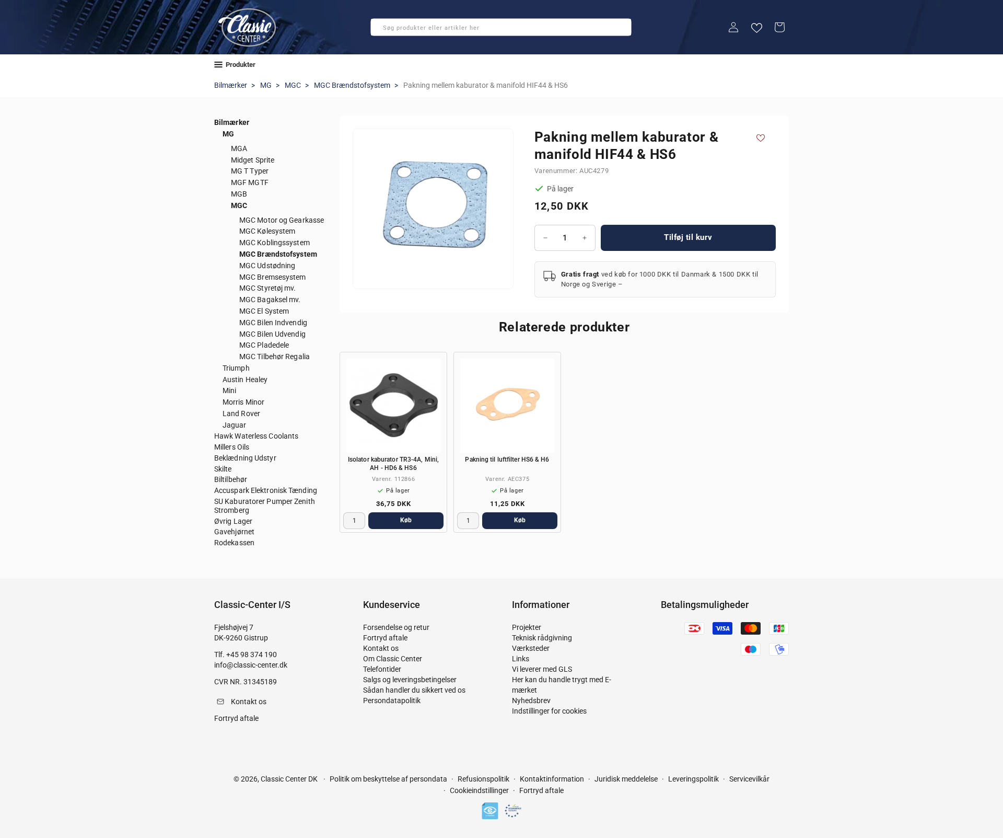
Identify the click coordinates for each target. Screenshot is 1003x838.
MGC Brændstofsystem (352, 85)
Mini (229, 390)
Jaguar (235, 425)
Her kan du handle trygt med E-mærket (561, 684)
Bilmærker (230, 85)
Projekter (526, 627)
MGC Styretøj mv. (267, 288)
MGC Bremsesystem (272, 277)
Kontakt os (381, 648)
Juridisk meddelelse (626, 779)
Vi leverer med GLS (542, 669)
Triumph (236, 368)
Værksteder (531, 648)
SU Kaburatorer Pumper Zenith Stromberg (264, 505)
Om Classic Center (392, 659)
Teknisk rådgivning (542, 638)
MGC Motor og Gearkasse (281, 220)
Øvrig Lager (233, 521)
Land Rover (241, 413)
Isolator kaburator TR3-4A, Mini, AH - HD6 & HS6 (393, 464)
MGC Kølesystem (267, 231)
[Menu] (218, 64)
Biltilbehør (230, 479)
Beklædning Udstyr (245, 458)
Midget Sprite (252, 160)
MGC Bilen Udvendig (272, 334)
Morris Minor (243, 402)
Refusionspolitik (483, 779)
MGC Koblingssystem (274, 242)
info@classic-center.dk (250, 665)
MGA (239, 148)
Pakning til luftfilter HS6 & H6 (507, 459)
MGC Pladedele (264, 345)
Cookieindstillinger (479, 790)
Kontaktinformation (552, 779)
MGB (239, 194)
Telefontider (382, 669)
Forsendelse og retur (396, 627)
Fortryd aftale (385, 638)
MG (266, 85)
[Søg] (381, 30)
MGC (293, 85)
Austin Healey (245, 379)
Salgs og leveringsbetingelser (410, 679)
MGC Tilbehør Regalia (274, 356)
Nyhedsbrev (531, 700)
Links (520, 659)
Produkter (240, 64)
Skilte (223, 469)
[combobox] (501, 27)
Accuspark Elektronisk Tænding (265, 490)
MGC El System (264, 311)
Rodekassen (234, 542)
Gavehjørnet (234, 531)
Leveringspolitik (693, 779)
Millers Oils (231, 447)
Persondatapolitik (392, 700)
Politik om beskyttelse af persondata (388, 779)
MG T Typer (250, 171)
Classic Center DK (289, 779)
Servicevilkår (749, 779)
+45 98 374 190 (251, 654)
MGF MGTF (250, 182)
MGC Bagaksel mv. (270, 299)
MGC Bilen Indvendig (273, 322)
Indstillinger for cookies (549, 711)
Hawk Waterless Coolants (256, 436)
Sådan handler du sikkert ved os (414, 690)
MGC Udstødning (267, 265)
